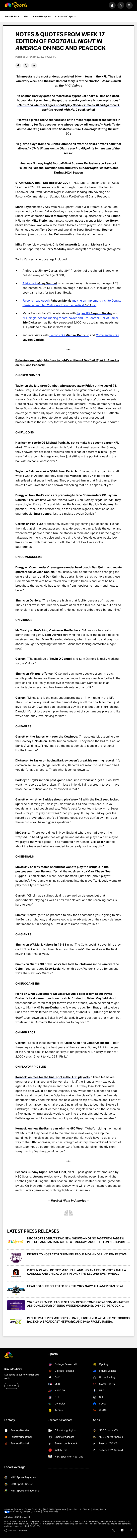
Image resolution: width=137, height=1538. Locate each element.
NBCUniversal (23, 1517)
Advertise (8, 1509)
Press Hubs (11, 16)
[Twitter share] (26, 65)
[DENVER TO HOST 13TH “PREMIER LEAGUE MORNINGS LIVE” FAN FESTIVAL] (16, 1257)
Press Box (73, 1509)
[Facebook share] (18, 65)
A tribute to (40, 283)
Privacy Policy (99, 1509)
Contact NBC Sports (65, 16)
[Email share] (34, 65)
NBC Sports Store (58, 1509)
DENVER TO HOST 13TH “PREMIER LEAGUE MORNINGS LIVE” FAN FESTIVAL (77, 1254)
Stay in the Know (13, 1369)
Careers (19, 1509)
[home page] (16, 5)
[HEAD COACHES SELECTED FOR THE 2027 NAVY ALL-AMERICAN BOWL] (16, 1289)
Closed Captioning (33, 1509)
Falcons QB (69, 335)
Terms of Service (50, 1512)
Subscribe (11, 1385)
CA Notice (35, 1512)
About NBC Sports (41, 16)
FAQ (46, 1509)
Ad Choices (85, 1509)
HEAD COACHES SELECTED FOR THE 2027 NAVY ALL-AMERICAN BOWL (75, 1286)
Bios (26, 16)
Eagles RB (94, 313)
